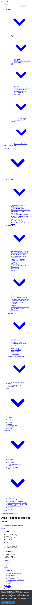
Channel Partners (12, 498)
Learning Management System (16, 580)
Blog (9, 461)
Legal (9, 383)
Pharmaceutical (15, 351)
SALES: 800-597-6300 (10, 145)
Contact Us (11, 428)
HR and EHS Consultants (14, 506)
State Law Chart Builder (20, 91)
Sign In (13, 35)
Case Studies (11, 462)
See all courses (15, 268)
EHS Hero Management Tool (22, 61)
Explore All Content (13, 467)
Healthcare (14, 345)
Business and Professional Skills (19, 253)
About (9, 419)
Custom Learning (12, 581)
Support (6, 567)
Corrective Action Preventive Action (20, 210)
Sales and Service (15, 264)
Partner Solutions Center (20, 144)
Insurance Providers (13, 499)
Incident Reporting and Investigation (21, 216)
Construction (14, 340)
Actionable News (15, 296)
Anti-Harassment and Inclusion (19, 251)
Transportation (15, 354)
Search (6, 4)
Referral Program (12, 427)
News (9, 420)
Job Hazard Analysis (16, 217)
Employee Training (13, 576)
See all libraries (15, 267)
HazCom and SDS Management (19, 214)
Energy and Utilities (16, 342)
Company (10, 417)
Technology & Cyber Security (19, 265)
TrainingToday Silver (20, 118)
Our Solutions (8, 570)
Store (5, 510)
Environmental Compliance (18, 256)
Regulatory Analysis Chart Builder (20, 222)
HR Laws (17, 94)
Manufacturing (15, 348)
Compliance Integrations (14, 385)
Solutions (10, 177)
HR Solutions (11, 578)
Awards (10, 422)
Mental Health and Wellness (18, 260)
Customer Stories (12, 425)
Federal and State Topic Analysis (20, 299)
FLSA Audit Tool (19, 92)
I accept (8, 602)
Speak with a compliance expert (9, 513)
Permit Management (16, 219)
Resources (10, 459)
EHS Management (12, 575)
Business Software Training (18, 254)
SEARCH (23, 6)
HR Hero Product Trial (17, 302)
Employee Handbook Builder (22, 88)
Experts (10, 424)
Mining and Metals (16, 350)
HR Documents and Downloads (19, 300)
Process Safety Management (18, 221)
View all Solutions (12, 386)
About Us (6, 562)
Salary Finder (14, 310)
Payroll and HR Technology (15, 501)
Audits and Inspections (17, 207)
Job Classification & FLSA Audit (20, 307)
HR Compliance (15, 257)
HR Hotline (14, 303)
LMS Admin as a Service (17, 382)
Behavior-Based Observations (19, 208)
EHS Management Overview (19, 205)
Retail (12, 353)
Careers (6, 563)
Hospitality (14, 347)
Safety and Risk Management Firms (17, 504)
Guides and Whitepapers (14, 464)
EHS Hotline (14, 213)
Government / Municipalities (18, 343)
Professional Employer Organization (17, 503)
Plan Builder (17, 62)
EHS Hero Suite (18, 59)
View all (13, 224)
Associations (11, 507)
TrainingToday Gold (19, 120)
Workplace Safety (15, 262)
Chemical (13, 339)
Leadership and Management (19, 259)
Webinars (10, 465)
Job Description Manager (21, 89)
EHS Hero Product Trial (17, 211)
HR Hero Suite (18, 86)
